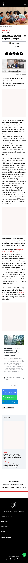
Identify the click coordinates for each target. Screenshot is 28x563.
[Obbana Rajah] (10, 43)
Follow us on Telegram (11, 402)
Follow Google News (10, 392)
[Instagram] (10, 559)
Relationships (6, 462)
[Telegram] (21, 53)
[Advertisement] (14, 103)
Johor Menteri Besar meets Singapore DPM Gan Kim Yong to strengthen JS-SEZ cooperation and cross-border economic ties (12, 456)
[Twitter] (10, 53)
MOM (6, 274)
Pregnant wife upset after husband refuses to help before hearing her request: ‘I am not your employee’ (11, 465)
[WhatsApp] (14, 53)
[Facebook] (6, 53)
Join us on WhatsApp (10, 397)
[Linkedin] (17, 53)
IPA (20, 272)
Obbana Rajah (16, 43)
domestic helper (7, 241)
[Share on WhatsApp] (24, 555)
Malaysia (5, 452)
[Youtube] (21, 559)
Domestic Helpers (6, 30)
